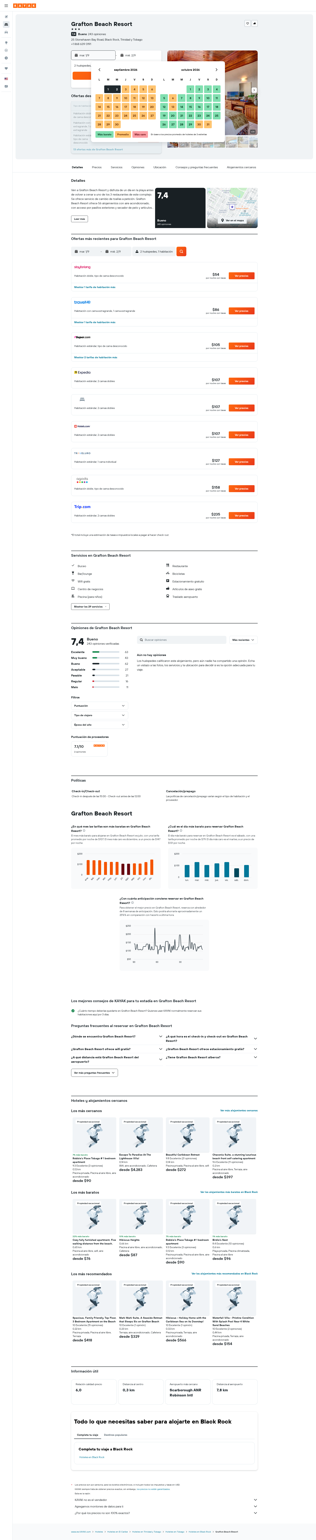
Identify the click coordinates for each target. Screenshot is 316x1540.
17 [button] (125, 107)
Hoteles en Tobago (174, 1531)
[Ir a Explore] (6, 42)
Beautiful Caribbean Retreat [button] (183, 1154)
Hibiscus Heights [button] (129, 1240)
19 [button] (143, 107)
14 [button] (99, 107)
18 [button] (134, 107)
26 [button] (143, 115)
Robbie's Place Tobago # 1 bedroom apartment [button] (94, 1160)
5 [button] (143, 89)
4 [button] (134, 89)
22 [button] (108, 115)
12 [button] (143, 98)
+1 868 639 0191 (81, 44)
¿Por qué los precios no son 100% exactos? (102, 1513)
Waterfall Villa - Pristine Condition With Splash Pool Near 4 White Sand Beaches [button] (233, 1321)
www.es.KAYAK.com (81, 1531)
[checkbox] (89, 749)
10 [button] (125, 98)
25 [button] (134, 115)
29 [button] (108, 124)
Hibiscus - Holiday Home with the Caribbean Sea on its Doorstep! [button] (186, 1319)
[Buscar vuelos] (6, 16)
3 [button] (126, 89)
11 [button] (134, 98)
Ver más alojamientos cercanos (239, 1110)
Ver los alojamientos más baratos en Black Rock (229, 1192)
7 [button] (99, 98)
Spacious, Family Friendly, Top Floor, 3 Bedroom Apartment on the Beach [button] (94, 1319)
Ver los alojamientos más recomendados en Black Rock (225, 1273)
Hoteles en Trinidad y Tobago (146, 1531)
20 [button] (152, 107)
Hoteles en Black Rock (91, 1457)
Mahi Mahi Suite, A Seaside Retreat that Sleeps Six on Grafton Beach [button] (140, 1319)
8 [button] (108, 98)
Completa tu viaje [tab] (87, 1434)
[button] (6, 6)
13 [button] (152, 98)
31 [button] (208, 124)
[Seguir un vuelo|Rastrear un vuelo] (6, 50)
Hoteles (99, 1531)
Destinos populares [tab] (115, 1434)
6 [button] (152, 89)
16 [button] (117, 107)
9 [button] (117, 98)
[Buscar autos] (6, 32)
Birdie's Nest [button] (220, 1240)
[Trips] (6, 68)
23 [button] (116, 115)
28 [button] (99, 124)
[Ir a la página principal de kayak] (24, 5)
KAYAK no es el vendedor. (91, 1500)
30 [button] (117, 124)
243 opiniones (97, 34)
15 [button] (108, 107)
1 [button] (108, 89)
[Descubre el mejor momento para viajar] (6, 58)
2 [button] (117, 89)
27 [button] (152, 115)
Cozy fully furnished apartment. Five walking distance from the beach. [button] (94, 1241)
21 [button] (99, 115)
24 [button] (125, 115)
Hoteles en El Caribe (117, 1531)
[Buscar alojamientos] (6, 24)
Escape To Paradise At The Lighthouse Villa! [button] (135, 1156)
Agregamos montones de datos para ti (99, 1506)
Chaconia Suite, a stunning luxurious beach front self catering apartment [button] (234, 1156)
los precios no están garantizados (153, 1489)
